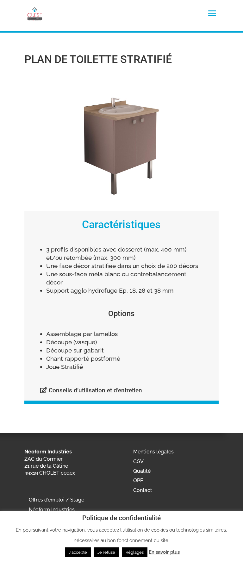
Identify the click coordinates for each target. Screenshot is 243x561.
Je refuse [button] (106, 552)
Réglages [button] (135, 552)
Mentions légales (153, 452)
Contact (142, 490)
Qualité (142, 471)
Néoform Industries (52, 510)
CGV (138, 461)
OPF (138, 480)
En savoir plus (164, 552)
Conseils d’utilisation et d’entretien (94, 390)
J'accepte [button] (78, 552)
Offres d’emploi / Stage (56, 500)
